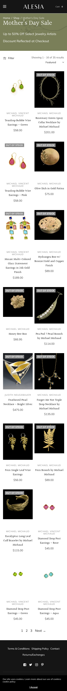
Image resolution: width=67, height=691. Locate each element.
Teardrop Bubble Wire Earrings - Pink (18, 193)
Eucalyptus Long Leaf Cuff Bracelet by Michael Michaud (17, 540)
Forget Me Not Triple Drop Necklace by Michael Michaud (49, 404)
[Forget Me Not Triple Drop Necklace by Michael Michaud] (49, 371)
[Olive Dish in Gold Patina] (49, 160)
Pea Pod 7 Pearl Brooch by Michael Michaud (49, 336)
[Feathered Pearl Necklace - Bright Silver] (18, 371)
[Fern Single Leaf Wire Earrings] (18, 442)
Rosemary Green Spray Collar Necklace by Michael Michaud (49, 122)
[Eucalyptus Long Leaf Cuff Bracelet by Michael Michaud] (18, 507)
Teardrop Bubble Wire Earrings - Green (18, 122)
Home (6, 18)
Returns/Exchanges (34, 654)
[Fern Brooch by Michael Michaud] (49, 442)
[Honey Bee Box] (18, 305)
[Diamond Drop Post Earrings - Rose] (49, 507)
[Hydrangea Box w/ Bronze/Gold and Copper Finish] (49, 228)
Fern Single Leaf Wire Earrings (18, 472)
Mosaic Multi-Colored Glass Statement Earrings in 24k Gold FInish (18, 265)
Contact (54, 648)
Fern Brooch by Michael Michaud (49, 472)
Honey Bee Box (18, 334)
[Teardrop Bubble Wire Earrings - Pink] (18, 160)
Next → (40, 630)
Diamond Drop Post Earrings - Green (17, 611)
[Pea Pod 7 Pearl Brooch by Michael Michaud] (49, 305)
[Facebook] (24, 664)
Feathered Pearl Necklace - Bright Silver (17, 402)
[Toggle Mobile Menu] (7, 7)
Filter (11, 58)
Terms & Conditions (19, 648)
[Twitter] (30, 664)
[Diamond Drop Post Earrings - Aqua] (49, 578)
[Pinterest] (42, 664)
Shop (16, 18)
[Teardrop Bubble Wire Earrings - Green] (18, 89)
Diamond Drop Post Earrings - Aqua (49, 611)
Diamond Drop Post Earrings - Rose (49, 540)
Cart (58, 6)
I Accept (33, 687)
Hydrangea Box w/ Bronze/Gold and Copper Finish (49, 261)
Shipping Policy (40, 648)
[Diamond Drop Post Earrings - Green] (18, 578)
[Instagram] (36, 664)
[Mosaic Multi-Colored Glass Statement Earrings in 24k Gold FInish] (18, 228)
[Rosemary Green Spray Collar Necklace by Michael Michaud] (49, 89)
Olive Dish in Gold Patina (49, 188)
